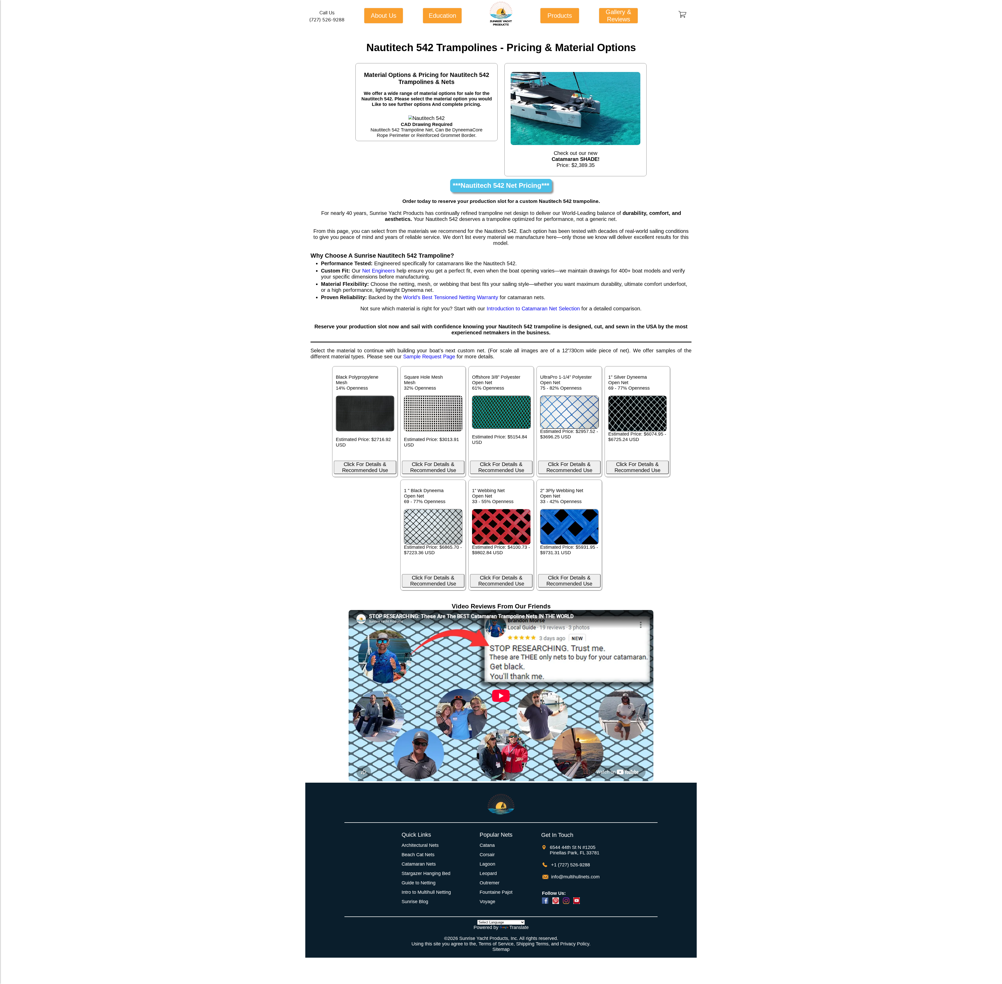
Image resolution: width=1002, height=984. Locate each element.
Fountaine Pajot (496, 892)
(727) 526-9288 (326, 19)
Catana (487, 845)
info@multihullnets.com (575, 876)
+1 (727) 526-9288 (570, 864)
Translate (519, 927)
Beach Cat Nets (418, 854)
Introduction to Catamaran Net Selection (533, 308)
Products (559, 15)
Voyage (487, 901)
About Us (383, 15)
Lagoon (487, 864)
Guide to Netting (419, 882)
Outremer (489, 882)
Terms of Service (496, 943)
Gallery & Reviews (618, 15)
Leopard (488, 873)
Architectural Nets (420, 845)
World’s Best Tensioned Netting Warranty (450, 297)
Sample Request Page (429, 356)
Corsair (487, 854)
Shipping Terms (532, 943)
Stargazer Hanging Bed (426, 873)
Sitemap (501, 949)
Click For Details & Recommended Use (365, 467)
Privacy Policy (574, 943)
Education (442, 15)
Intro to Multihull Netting (426, 892)
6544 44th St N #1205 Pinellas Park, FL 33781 (574, 850)
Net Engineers (378, 271)
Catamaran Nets (419, 864)
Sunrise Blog (415, 901)
